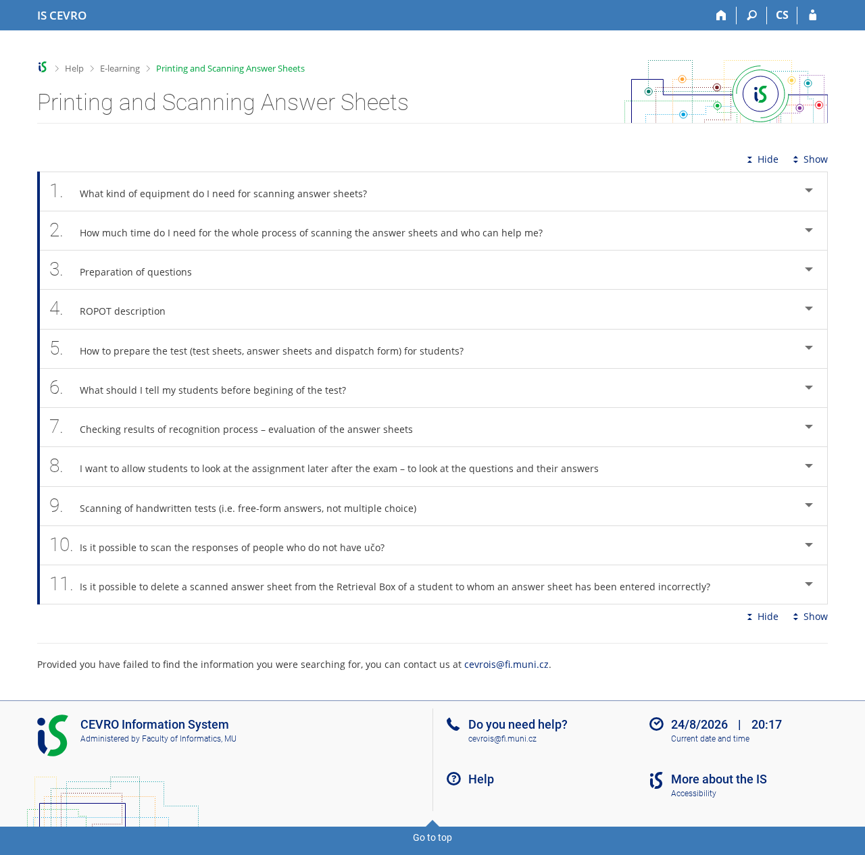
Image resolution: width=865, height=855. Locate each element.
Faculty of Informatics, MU (189, 739)
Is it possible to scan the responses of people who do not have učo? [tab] (217, 545)
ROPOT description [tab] (107, 308)
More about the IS (719, 779)
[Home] (721, 15)
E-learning (120, 68)
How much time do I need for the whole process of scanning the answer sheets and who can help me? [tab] (296, 230)
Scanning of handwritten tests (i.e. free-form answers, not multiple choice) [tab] (232, 505)
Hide (768, 159)
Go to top (432, 837)
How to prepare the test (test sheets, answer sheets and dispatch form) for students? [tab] (256, 348)
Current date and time (710, 739)
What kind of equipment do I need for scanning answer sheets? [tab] (208, 191)
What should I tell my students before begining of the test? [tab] (197, 387)
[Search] (752, 15)
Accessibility (693, 793)
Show (816, 159)
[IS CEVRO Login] (812, 15)
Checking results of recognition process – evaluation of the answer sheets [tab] (231, 426)
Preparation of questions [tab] (120, 269)
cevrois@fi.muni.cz (506, 664)
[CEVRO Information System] (43, 67)
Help (74, 68)
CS (782, 14)
